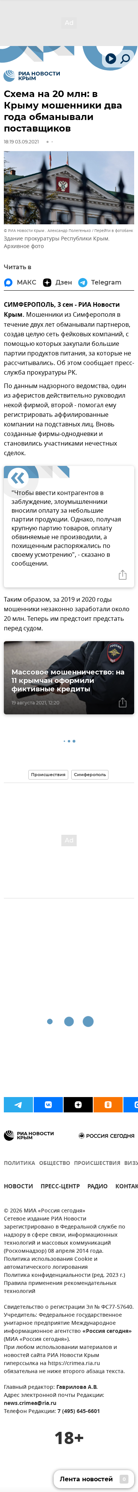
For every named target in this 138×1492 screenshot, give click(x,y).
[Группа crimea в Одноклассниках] (108, 1104)
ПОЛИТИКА (19, 1163)
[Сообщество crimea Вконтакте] (48, 1104)
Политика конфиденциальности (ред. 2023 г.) (64, 1275)
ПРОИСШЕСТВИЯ (97, 1163)
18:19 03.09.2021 (21, 142)
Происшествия (48, 774)
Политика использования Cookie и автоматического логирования (50, 1263)
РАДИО (97, 1187)
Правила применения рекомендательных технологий (60, 1287)
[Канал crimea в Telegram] (18, 1104)
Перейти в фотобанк (113, 231)
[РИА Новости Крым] (31, 76)
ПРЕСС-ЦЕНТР (60, 1187)
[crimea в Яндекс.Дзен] (78, 1104)
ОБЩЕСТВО (54, 1163)
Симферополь (90, 774)
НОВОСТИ (18, 1187)
